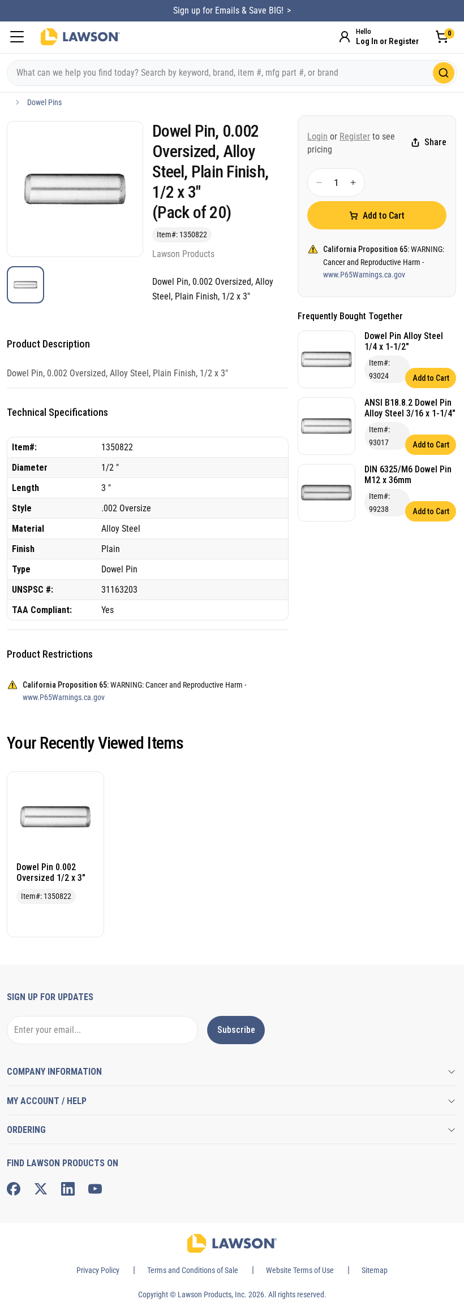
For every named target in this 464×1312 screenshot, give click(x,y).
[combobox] (232, 73)
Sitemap (375, 1270)
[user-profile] (344, 37)
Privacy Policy (97, 1270)
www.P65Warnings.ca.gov (364, 274)
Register (355, 136)
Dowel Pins (44, 102)
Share (435, 142)
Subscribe (236, 1029)
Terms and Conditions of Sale (192, 1270)
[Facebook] (13, 1189)
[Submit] (443, 73)
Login (317, 136)
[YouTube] (95, 1189)
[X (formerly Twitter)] (41, 1189)
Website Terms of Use (300, 1270)
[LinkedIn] (68, 1189)
